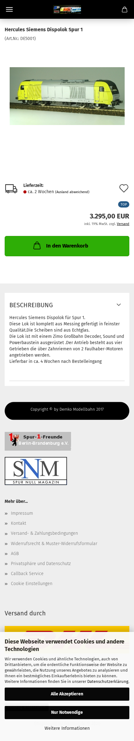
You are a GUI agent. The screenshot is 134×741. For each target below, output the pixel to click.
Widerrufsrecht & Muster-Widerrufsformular (54, 543)
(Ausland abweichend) (72, 192)
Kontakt (18, 523)
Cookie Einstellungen (31, 583)
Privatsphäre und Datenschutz (41, 563)
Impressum (22, 513)
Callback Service (27, 573)
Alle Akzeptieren (67, 694)
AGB (15, 553)
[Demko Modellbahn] (67, 9)
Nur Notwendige (67, 712)
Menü (9, 9)
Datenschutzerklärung (107, 681)
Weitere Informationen (67, 728)
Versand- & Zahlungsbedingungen (44, 533)
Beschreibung (31, 305)
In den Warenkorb (67, 246)
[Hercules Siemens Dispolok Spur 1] (67, 88)
